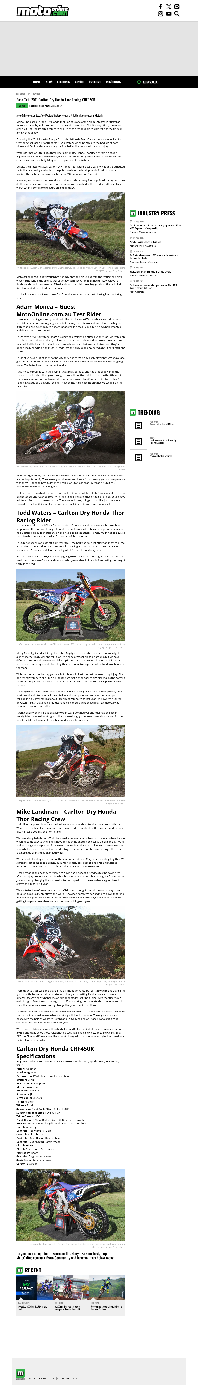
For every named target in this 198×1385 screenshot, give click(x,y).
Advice (79, 81)
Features (63, 81)
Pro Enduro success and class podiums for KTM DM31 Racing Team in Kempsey (153, 286)
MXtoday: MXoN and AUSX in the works (32, 1308)
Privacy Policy (47, 1378)
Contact (33, 1378)
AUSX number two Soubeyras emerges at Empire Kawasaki (67, 1308)
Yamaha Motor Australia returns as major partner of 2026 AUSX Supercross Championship (155, 227)
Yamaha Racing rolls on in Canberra (145, 242)
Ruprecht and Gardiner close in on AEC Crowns (150, 271)
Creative (95, 81)
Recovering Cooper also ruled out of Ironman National (107, 1308)
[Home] (42, 11)
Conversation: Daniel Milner (162, 424)
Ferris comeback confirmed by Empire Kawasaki (163, 441)
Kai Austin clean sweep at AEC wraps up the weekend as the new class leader (154, 257)
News (49, 81)
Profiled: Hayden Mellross (161, 456)
